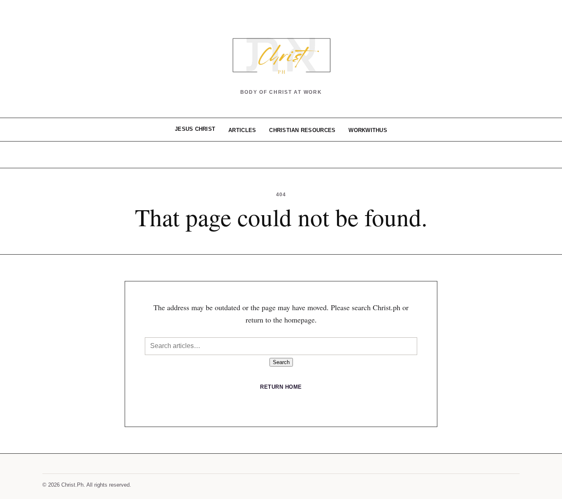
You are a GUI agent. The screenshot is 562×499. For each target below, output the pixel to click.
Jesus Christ (195, 129)
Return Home (281, 387)
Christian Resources (302, 130)
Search (281, 362)
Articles (242, 130)
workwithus (367, 130)
